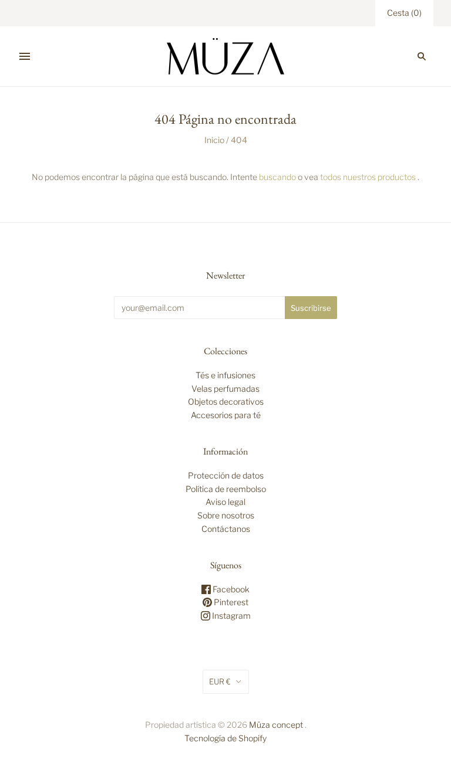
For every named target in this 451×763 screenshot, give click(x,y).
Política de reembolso (226, 489)
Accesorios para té (226, 415)
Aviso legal (225, 502)
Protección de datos (226, 475)
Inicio (214, 140)
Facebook (230, 589)
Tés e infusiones (225, 375)
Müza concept (276, 725)
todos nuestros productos (368, 177)
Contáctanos (225, 529)
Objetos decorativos (226, 401)
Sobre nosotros (225, 515)
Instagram (230, 615)
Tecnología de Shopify (225, 738)
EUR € (220, 681)
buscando (277, 177)
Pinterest (230, 602)
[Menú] (25, 56)
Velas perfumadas (225, 389)
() (404, 13)
